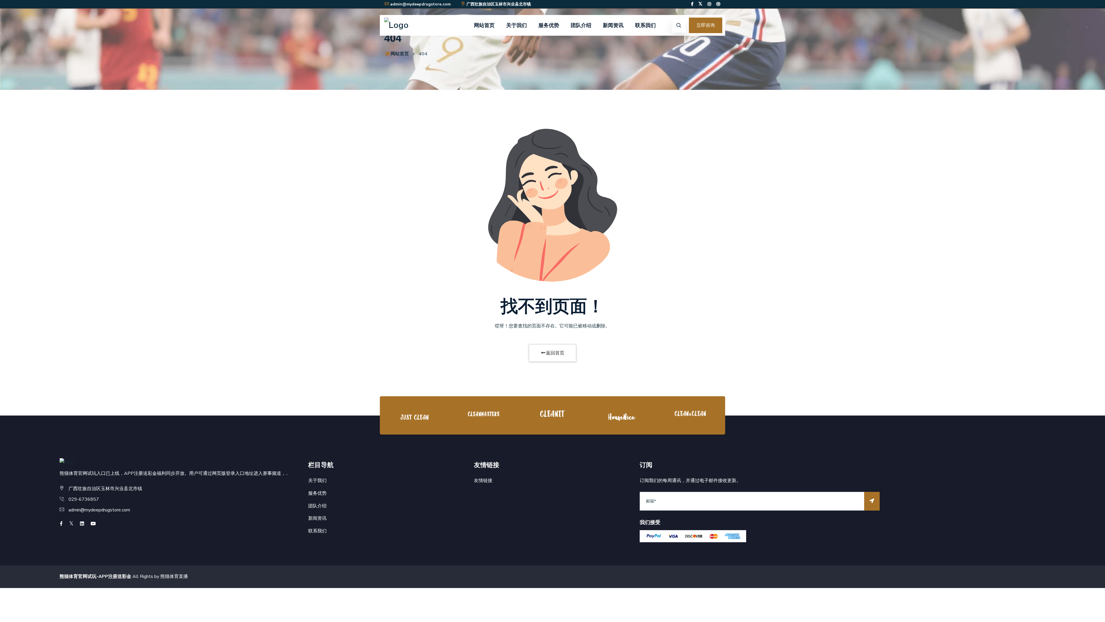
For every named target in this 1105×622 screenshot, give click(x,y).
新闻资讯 (613, 25)
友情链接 (483, 480)
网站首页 (484, 25)
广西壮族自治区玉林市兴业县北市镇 (498, 4)
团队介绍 (581, 25)
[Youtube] (93, 524)
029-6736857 (83, 499)
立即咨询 (705, 25)
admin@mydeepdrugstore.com (420, 4)
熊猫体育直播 (174, 576)
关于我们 (516, 25)
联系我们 (645, 25)
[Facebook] (692, 4)
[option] (414, 417)
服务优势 (548, 25)
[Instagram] (709, 4)
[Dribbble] (718, 4)
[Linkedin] (82, 524)
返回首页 (555, 353)
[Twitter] (700, 4)
